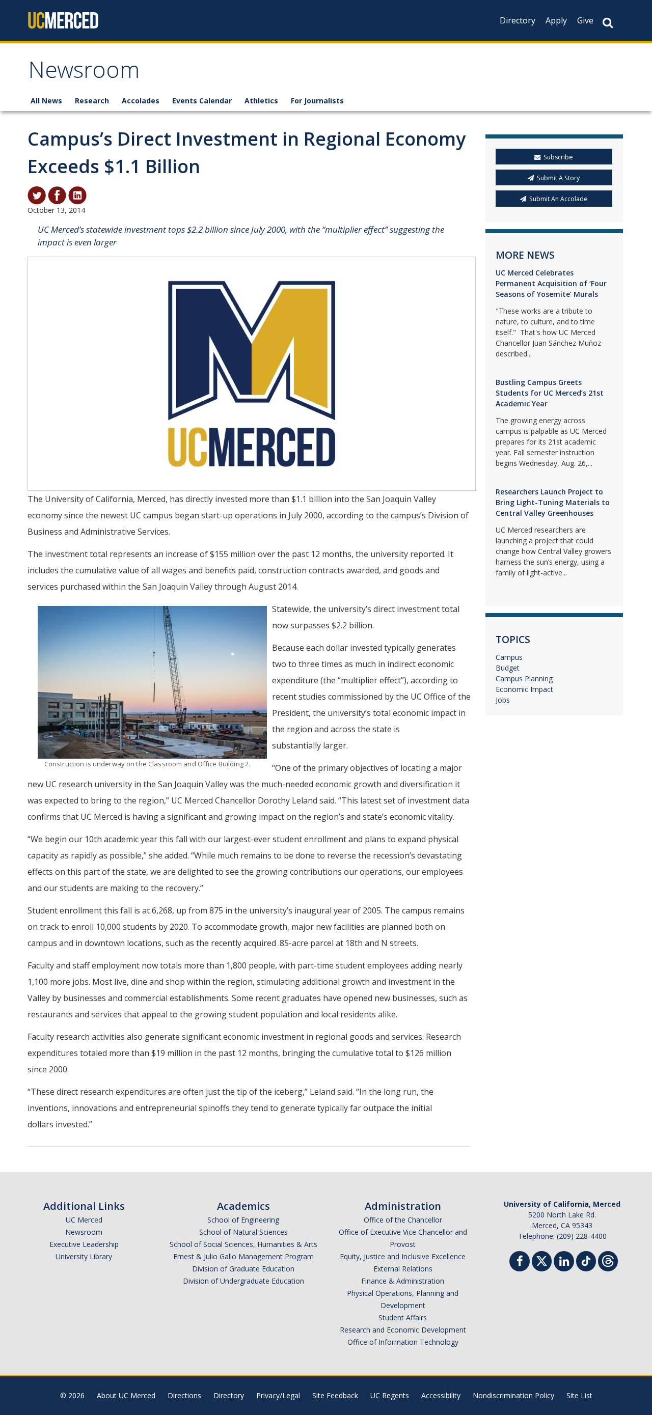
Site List (579, 1395)
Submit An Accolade (558, 199)
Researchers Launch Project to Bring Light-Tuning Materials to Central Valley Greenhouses (553, 502)
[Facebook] (519, 1262)
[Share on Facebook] (57, 194)
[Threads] (608, 1260)
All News (46, 100)
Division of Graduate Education (243, 1268)
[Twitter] (542, 1260)
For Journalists (317, 100)
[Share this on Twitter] (37, 194)
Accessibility (440, 1395)
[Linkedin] (564, 1262)
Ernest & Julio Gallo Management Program (243, 1256)
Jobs (503, 700)
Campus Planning (524, 678)
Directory (517, 20)
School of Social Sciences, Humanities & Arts (243, 1244)
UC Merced (84, 1220)
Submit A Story (558, 178)
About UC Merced (126, 1395)
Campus (509, 657)
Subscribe (558, 157)
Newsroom (84, 73)
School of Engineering (243, 1220)
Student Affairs (402, 1317)
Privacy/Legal (278, 1395)
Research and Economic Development (403, 1330)
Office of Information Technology (402, 1342)
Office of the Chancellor (403, 1220)
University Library (84, 1256)
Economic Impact (524, 689)
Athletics (261, 100)
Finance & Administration (402, 1281)
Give (585, 20)
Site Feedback (335, 1395)
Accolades (140, 100)
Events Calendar (202, 100)
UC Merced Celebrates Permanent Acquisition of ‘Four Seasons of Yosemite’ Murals (551, 283)
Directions (184, 1395)
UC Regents (389, 1395)
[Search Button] (607, 23)
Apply (556, 20)
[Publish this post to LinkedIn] (77, 194)
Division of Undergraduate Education (243, 1281)
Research (92, 100)
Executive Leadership (84, 1244)
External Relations (402, 1268)
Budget (508, 668)
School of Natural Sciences (243, 1232)
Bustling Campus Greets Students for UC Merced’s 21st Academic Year (550, 392)
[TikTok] (586, 1260)
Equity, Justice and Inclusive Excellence (403, 1256)
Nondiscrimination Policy (513, 1395)
